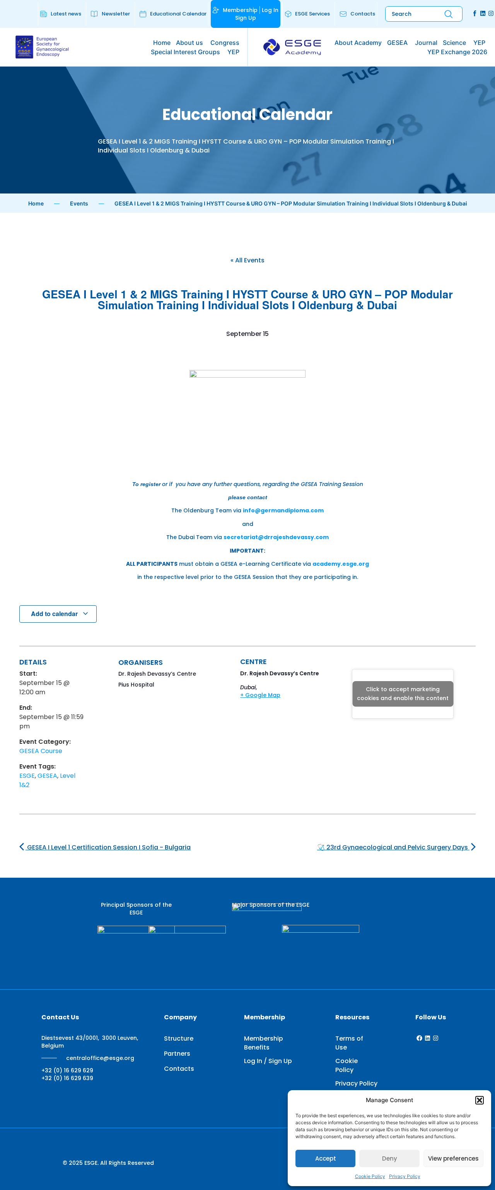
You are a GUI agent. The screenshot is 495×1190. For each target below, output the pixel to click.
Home (36, 203)
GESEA (47, 775)
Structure (178, 1038)
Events (79, 203)
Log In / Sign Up (268, 1060)
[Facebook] (419, 1038)
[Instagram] (491, 13)
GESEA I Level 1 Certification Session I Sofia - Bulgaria (108, 847)
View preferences (453, 1158)
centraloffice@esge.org (100, 1058)
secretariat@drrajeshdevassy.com (276, 537)
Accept (325, 1158)
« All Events (247, 260)
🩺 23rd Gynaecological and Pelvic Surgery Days (393, 847)
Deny (389, 1158)
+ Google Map (260, 695)
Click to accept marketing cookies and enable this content (403, 693)
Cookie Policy (370, 1176)
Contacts (179, 1068)
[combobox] (409, 14)
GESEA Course (40, 751)
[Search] (448, 14)
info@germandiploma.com (283, 510)
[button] (479, 1100)
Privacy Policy (404, 1176)
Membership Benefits (263, 1043)
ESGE (27, 775)
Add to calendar (55, 613)
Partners (177, 1053)
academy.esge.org (340, 564)
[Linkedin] (483, 13)
